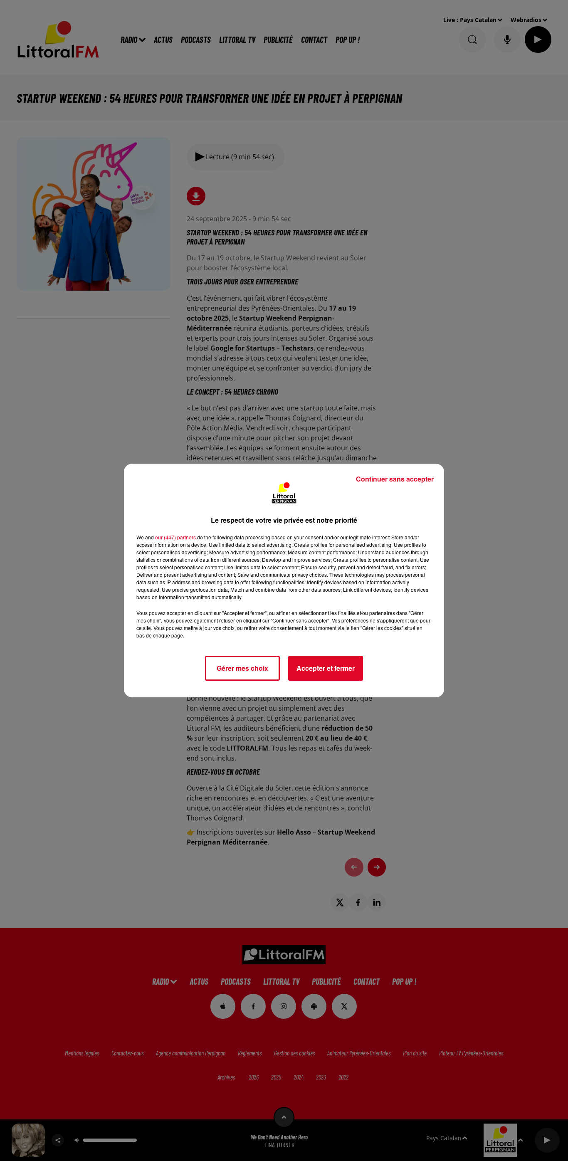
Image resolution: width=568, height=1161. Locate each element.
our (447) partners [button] (175, 537)
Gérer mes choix (242, 668)
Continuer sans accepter (395, 479)
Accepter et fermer (325, 668)
